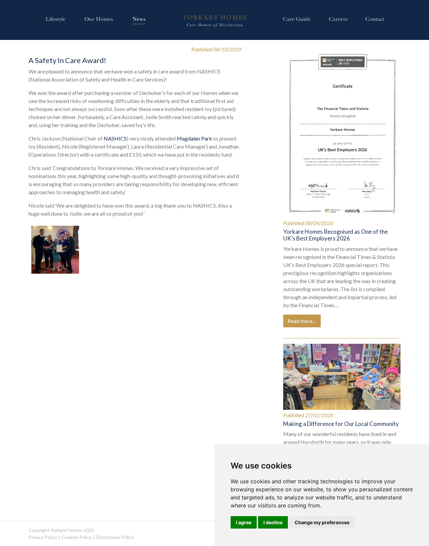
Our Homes (98, 19)
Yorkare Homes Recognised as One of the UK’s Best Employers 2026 (335, 235)
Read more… (302, 321)
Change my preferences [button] (322, 522)
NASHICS (115, 138)
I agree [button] (243, 522)
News (138, 19)
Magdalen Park (194, 138)
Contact (374, 19)
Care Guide (297, 19)
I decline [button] (273, 522)
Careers (338, 19)
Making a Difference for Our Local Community (341, 423)
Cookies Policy (76, 537)
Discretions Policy (115, 537)
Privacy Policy (42, 537)
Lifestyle (55, 19)
